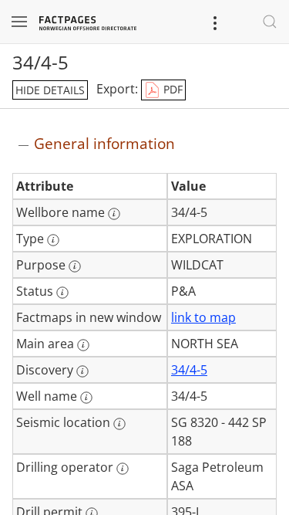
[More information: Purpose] (75, 266)
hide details (50, 90)
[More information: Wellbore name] (114, 214)
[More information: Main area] (83, 345)
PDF (171, 89)
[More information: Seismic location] (119, 424)
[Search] (269, 21)
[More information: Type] (53, 240)
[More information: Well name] (86, 397)
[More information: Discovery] (82, 371)
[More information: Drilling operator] (122, 468)
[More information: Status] (62, 292)
